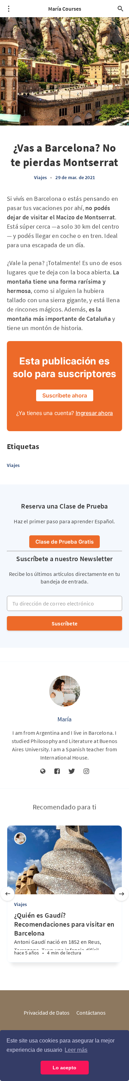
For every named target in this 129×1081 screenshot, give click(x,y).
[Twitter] (71, 771)
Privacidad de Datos (46, 1012)
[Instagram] (86, 771)
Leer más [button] (76, 1050)
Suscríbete (64, 623)
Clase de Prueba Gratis (64, 541)
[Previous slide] (7, 894)
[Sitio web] (43, 771)
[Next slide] (121, 894)
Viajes (40, 177)
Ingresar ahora (94, 413)
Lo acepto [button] (64, 1067)
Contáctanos (91, 1012)
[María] (64, 691)
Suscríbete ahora (64, 395)
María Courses (64, 9)
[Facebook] (57, 771)
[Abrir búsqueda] (120, 8)
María (64, 719)
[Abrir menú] (8, 8)
